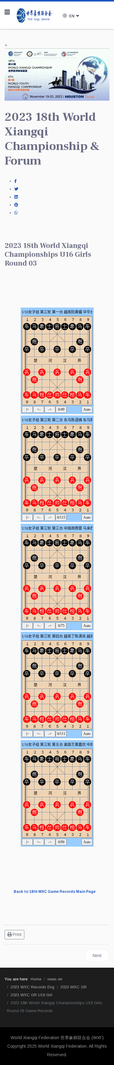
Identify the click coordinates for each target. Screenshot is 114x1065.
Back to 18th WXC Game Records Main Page (54, 891)
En (71, 16)
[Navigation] (7, 12)
